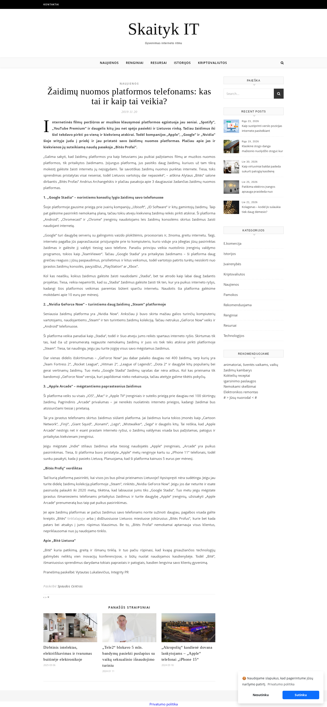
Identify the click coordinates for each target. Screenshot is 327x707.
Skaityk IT (163, 28)
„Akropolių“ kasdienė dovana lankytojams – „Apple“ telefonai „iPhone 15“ (186, 653)
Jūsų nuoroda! (240, 397)
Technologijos (234, 335)
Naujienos (109, 63)
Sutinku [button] (301, 695)
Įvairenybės (232, 264)
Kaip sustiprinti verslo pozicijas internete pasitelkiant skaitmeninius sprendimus (262, 129)
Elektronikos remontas (241, 392)
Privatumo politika (163, 704)
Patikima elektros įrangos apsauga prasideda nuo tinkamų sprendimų (258, 189)
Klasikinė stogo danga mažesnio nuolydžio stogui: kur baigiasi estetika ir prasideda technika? (262, 149)
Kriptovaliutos (212, 63)
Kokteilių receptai (237, 375)
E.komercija (232, 243)
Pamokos (231, 294)
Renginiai (134, 63)
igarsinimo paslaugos (240, 381)
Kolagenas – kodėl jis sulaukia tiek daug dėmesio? (261, 209)
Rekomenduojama (238, 305)
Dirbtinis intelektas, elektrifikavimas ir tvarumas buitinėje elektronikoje (67, 653)
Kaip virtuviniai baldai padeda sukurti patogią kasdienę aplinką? (261, 169)
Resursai (159, 63)
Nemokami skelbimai (240, 386)
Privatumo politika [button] (281, 684)
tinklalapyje (76, 518)
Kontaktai (51, 4)
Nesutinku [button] (261, 695)
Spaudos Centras (70, 586)
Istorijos (182, 63)
